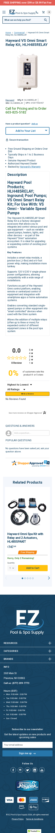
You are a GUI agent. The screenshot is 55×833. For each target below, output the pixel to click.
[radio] (39, 350)
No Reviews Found (16, 399)
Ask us (34, 124)
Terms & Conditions (34, 819)
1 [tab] (22, 578)
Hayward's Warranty (30, 166)
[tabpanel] (27, 531)
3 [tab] (27, 578)
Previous (6, 578)
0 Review (19, 362)
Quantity (11, 563)
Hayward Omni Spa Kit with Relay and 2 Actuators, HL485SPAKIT (25, 537)
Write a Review (27, 394)
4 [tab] (30, 578)
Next (49, 578)
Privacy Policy (18, 819)
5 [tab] (33, 578)
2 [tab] (25, 578)
